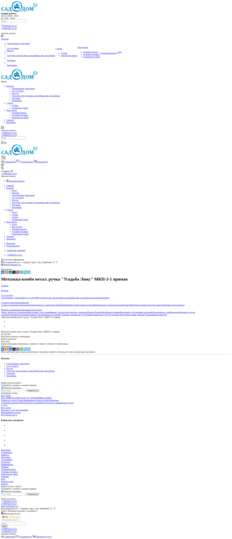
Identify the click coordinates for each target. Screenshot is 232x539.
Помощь (5, 467)
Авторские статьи (20, 108)
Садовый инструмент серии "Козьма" (128, 315)
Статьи (9, 103)
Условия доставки (20, 115)
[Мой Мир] (10, 272)
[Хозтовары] (31, 63)
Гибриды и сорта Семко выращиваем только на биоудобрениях (30, 400)
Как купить (11, 110)
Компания (5, 450)
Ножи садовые (113, 312)
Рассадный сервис (77, 305)
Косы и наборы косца (169, 312)
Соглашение (6, 460)
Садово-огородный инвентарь (15, 305)
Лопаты (156, 312)
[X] (14, 272)
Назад (14, 190)
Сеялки (148, 315)
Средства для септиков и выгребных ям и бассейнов (36, 96)
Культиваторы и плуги (100, 315)
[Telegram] (29, 272)
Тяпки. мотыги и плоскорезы (14, 312)
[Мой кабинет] (2, 36)
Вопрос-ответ (7, 481)
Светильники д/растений (23, 88)
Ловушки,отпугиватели (174, 305)
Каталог (10, 86)
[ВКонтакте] (2, 272)
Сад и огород (18, 91)
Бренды (4, 484)
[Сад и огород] (31, 46)
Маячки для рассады (59, 312)
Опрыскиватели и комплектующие (45, 305)
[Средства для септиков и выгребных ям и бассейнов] (31, 53)
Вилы (97, 312)
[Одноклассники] (6, 272)
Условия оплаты (19, 113)
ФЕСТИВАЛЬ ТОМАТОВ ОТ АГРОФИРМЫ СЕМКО (26, 398)
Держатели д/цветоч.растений (110, 305)
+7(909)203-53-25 (9, 26)
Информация (7, 464)
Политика (5, 462)
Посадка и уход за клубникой (14, 410)
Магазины (5, 457)
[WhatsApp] (21, 272)
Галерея (10, 120)
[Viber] (17, 272)
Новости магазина (12, 388)
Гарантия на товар (20, 117)
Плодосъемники (22, 315)
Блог (3, 479)
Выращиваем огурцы (11, 412)
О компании (6, 452)
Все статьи (6, 395)
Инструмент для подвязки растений (136, 312)
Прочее (91, 312)
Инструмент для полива (39, 312)
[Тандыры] (31, 58)
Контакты (10, 122)
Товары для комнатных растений (45, 315)
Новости (5, 455)
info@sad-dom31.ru (12, 265)
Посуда (15, 93)
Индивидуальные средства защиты (147, 305)
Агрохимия (91, 305)
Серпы (12, 315)
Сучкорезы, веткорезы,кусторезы (75, 315)
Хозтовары (17, 101)
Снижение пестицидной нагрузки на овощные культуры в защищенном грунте (37, 403)
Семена (127, 305)
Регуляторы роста (9, 415)
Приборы (65, 305)
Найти (4, 526)
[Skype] (25, 272)
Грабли (103, 312)
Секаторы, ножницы (77, 312)
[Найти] (2, 24)
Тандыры (16, 98)
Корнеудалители (159, 315)
